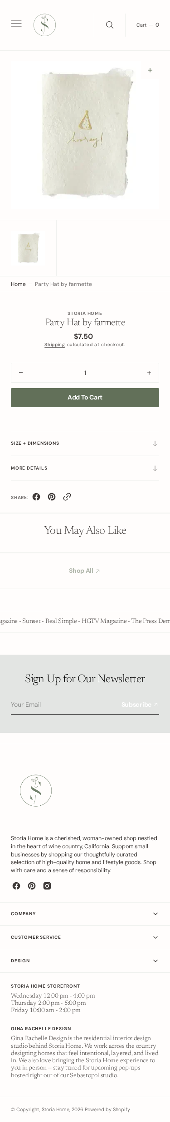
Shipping (54, 344)
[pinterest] (51, 499)
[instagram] (47, 885)
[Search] (109, 25)
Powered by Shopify (107, 1109)
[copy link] (67, 499)
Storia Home (55, 1109)
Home (18, 284)
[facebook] (36, 499)
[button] (15, 24)
